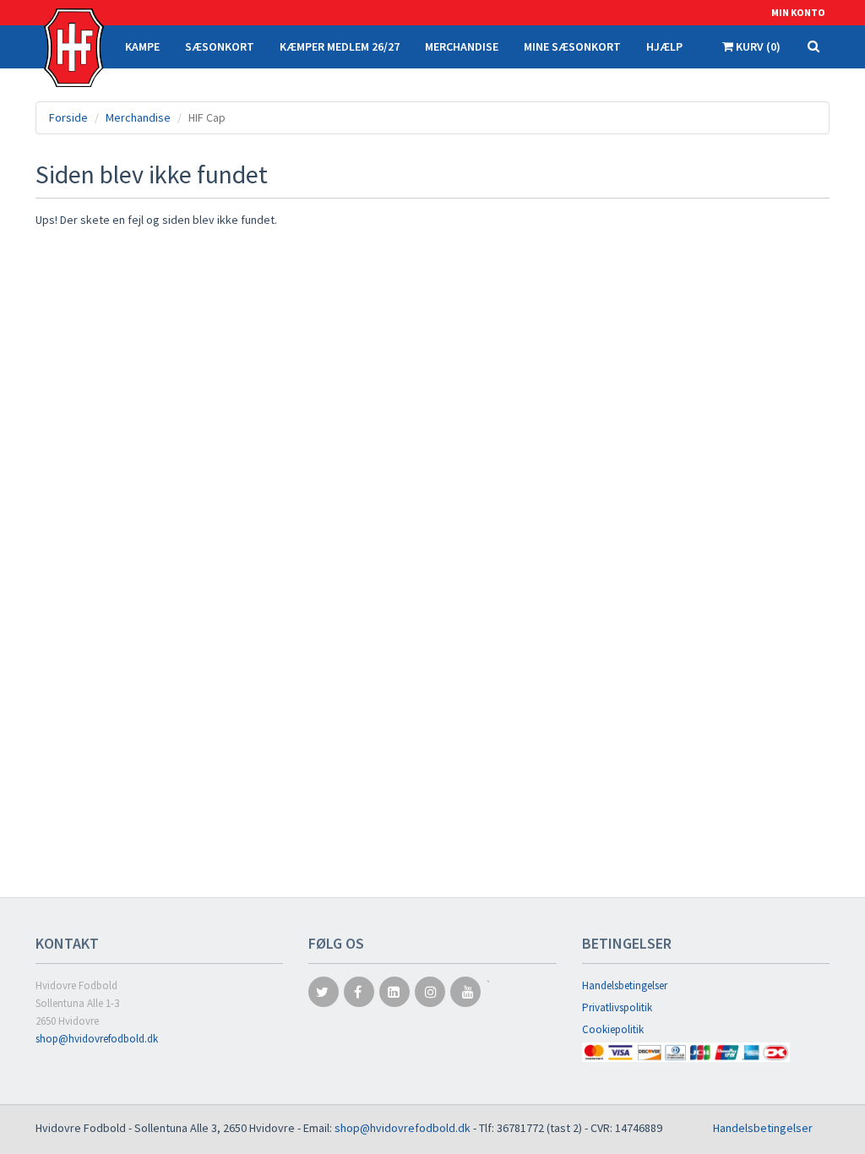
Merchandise (138, 117)
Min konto (798, 12)
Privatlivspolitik (617, 1007)
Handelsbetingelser (624, 985)
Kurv (757, 46)
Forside (68, 117)
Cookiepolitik (613, 1029)
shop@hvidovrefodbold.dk (96, 1039)
